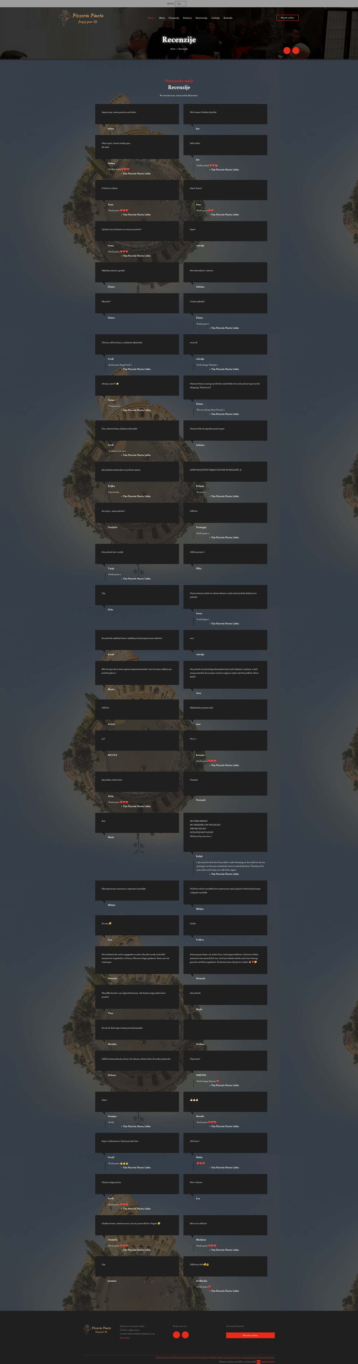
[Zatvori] (354, 3)
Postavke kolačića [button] (200, 1357)
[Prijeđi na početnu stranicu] (81, 17)
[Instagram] (295, 50)
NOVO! (170, 3)
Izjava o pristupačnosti (246, 1357)
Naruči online (287, 17)
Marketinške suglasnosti (222, 1357)
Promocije (174, 17)
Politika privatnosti (182, 1357)
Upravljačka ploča (266, 1357)
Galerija (215, 17)
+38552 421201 (134, 1329)
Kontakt (228, 17)
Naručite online (250, 1335)
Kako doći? (125, 1337)
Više (179, 3)
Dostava (187, 17)
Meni (162, 17)
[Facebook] (286, 50)
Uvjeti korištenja (164, 1357)
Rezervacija (201, 17)
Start (151, 17)
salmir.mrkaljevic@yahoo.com (141, 1333)
